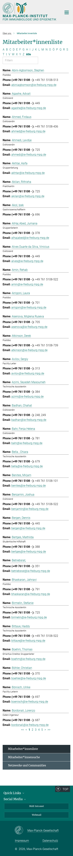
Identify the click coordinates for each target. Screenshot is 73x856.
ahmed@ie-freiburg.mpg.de (28, 131)
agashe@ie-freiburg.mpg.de (28, 108)
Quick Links (13, 793)
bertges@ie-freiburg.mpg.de (28, 551)
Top (65, 789)
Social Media (13, 799)
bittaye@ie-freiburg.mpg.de (28, 640)
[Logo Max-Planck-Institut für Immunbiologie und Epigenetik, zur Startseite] (30, 11)
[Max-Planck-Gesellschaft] (21, 830)
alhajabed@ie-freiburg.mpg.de (30, 237)
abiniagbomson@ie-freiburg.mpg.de (33, 85)
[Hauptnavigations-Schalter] (66, 12)
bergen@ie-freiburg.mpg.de (28, 528)
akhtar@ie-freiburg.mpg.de (28, 173)
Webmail (36, 815)
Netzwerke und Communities (27, 765)
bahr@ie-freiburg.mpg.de (26, 443)
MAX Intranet (36, 806)
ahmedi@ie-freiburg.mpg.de (28, 154)
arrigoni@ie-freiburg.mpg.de (28, 307)
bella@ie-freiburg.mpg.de (27, 466)
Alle (28, 54)
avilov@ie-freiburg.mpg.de (27, 373)
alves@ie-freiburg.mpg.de (27, 261)
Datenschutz (50, 840)
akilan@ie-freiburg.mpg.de (27, 196)
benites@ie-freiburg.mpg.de (28, 485)
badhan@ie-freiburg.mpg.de (28, 420)
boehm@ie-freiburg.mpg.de (28, 659)
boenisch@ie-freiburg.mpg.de (29, 701)
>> (48, 729)
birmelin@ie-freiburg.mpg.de (29, 617)
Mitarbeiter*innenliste (23, 749)
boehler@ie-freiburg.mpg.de (28, 678)
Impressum (22, 840)
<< (22, 729)
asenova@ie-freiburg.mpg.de (29, 327)
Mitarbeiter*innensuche (24, 757)
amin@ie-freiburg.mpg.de (27, 284)
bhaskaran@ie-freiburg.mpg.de (30, 594)
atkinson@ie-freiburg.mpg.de (29, 350)
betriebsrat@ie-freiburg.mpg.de (30, 571)
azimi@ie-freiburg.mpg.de (27, 396)
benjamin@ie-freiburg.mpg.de (29, 509)
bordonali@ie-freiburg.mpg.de (30, 725)
